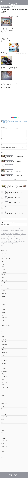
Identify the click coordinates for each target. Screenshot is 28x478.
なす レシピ (9, 233)
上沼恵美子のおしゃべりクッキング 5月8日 (9, 121)
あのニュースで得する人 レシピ (4, 230)
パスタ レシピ (2, 236)
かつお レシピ (3, 121)
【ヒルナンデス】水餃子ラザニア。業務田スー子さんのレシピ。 (14, 197)
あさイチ (8, 228)
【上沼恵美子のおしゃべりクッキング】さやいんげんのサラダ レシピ (15, 171)
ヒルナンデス (6, 236)
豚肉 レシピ (11, 241)
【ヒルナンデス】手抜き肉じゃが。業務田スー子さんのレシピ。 (14, 202)
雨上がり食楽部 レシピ (19, 241)
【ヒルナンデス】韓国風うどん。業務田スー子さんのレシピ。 (14, 213)
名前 (2, 138)
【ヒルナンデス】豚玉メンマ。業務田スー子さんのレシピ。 (13, 192)
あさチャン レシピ (17, 228)
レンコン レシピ (19, 236)
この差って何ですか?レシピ (4, 233)
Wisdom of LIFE (14, 4)
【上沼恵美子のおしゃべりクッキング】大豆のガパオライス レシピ (15, 175)
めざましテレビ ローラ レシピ (15, 233)
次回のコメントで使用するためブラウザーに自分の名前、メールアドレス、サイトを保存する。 (13, 147)
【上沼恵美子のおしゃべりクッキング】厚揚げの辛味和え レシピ (14, 161)
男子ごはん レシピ (3, 241)
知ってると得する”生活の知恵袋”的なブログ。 (14, 474)
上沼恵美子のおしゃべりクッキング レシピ (6, 122)
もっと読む (14, 179)
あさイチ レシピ (12, 228)
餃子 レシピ (24, 241)
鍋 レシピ (15, 241)
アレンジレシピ (21, 233)
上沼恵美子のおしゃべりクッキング (5, 120)
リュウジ (16, 236)
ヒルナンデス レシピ (11, 236)
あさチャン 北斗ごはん (22, 228)
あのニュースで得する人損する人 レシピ (21, 230)
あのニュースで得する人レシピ (12, 230)
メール (2, 141)
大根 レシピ (18, 238)
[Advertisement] (14, 93)
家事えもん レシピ (23, 238)
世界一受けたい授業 (13, 238)
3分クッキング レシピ (3, 228)
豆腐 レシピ (7, 241)
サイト (2, 144)
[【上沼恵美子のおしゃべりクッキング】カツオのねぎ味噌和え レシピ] (15, 117)
